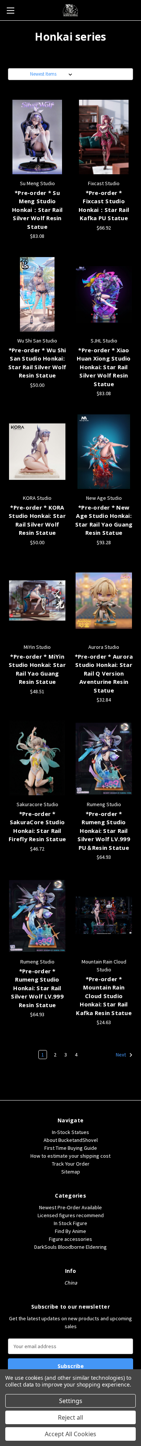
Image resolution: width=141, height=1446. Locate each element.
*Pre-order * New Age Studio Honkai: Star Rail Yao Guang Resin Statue (104, 520)
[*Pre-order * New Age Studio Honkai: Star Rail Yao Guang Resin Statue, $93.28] (104, 451)
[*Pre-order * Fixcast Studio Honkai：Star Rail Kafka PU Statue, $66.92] (104, 137)
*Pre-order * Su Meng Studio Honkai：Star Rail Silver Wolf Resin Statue (37, 209)
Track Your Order (70, 1163)
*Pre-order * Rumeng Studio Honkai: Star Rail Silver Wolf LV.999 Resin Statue (37, 988)
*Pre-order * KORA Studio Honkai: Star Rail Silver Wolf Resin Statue (37, 520)
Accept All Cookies (70, 1434)
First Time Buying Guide (70, 1148)
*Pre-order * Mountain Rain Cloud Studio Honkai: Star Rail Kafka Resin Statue (104, 996)
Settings (70, 1401)
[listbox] (52, 74)
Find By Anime (70, 1231)
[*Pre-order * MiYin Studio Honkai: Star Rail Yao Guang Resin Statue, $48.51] (37, 600)
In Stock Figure (70, 1223)
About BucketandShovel (71, 1140)
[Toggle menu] (10, 10)
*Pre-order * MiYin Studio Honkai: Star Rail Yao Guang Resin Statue (37, 669)
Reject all (70, 1417)
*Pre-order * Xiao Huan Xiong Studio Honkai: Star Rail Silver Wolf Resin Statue (103, 367)
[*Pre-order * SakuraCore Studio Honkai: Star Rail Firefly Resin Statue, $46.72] (37, 758)
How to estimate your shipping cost (70, 1155)
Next (121, 1055)
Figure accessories (70, 1239)
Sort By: (20, 74)
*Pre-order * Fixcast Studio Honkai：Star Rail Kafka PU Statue (104, 205)
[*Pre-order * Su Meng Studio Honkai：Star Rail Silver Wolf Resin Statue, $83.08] (37, 137)
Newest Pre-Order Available (70, 1207)
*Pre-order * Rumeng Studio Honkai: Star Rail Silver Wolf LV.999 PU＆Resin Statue (103, 830)
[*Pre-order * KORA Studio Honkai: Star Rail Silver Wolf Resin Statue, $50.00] (37, 451)
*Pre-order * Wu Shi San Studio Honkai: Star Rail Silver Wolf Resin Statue (37, 362)
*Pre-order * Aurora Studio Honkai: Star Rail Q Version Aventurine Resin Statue (104, 673)
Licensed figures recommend (71, 1215)
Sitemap (70, 1171)
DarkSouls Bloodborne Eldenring (70, 1247)
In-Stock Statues (70, 1132)
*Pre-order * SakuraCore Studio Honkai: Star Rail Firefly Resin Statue (37, 826)
